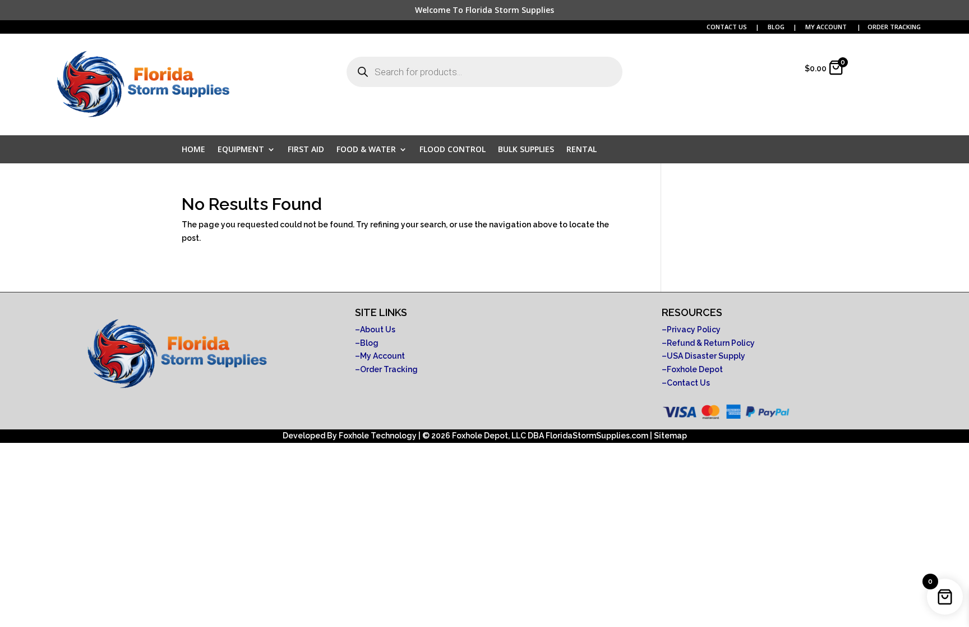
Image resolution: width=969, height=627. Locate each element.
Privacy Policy (694, 329)
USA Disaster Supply (706, 355)
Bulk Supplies (526, 149)
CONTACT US (727, 26)
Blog (369, 342)
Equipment (241, 149)
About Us (377, 329)
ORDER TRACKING (894, 26)
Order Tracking (389, 369)
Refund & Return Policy (711, 342)
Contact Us (688, 382)
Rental (581, 149)
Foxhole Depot (695, 369)
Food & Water (366, 149)
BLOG (777, 26)
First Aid (306, 149)
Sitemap (670, 435)
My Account (382, 355)
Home (193, 149)
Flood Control (452, 149)
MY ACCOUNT (826, 26)
